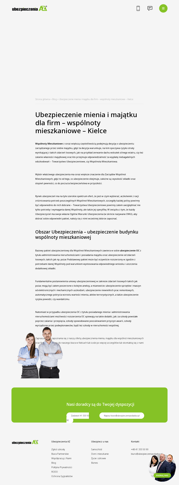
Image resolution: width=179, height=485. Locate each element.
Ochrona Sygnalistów (62, 476)
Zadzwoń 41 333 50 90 (77, 418)
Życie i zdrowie (98, 458)
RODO (54, 471)
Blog (54, 99)
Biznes (94, 462)
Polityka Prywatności (61, 467)
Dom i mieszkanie (100, 453)
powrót (42, 368)
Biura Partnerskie (60, 453)
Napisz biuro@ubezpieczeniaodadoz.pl (122, 415)
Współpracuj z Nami (61, 458)
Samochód (96, 449)
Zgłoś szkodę (58, 449)
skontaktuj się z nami (133, 342)
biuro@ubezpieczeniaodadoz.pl (146, 453)
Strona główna (42, 99)
